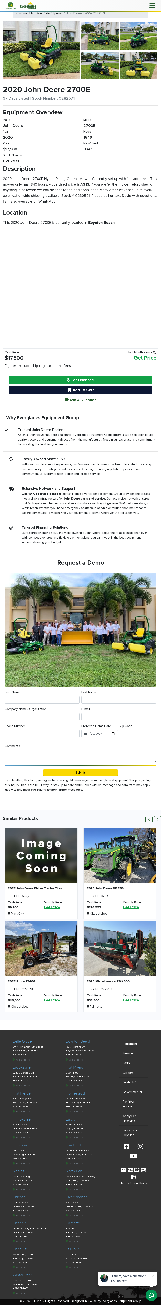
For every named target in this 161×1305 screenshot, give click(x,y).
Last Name (88, 692)
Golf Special (54, 13)
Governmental (132, 1092)
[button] (149, 819)
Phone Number (15, 726)
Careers (128, 1073)
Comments (12, 746)
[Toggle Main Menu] (152, 5)
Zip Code (126, 726)
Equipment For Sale (29, 13)
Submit (80, 773)
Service (128, 1053)
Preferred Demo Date (96, 726)
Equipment (130, 1044)
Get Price (145, 358)
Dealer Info (130, 1082)
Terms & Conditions (133, 1183)
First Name (12, 692)
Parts (126, 1063)
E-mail (85, 709)
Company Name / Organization (25, 709)
